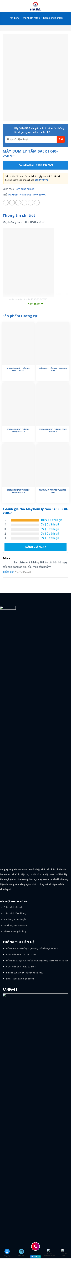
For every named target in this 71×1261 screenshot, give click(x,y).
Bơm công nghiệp (53, 17)
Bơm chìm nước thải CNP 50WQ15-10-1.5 (18, 430)
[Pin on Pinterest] (30, 202)
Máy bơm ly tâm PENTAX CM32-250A (53, 370)
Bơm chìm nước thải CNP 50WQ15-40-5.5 (18, 491)
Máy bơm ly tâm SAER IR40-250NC (27, 194)
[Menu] (5, 6)
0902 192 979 (41, 180)
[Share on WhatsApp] (6, 202)
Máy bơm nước (31, 17)
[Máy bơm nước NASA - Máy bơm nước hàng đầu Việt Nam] (35, 6)
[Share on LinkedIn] (37, 202)
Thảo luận (8, 571)
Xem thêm (34, 303)
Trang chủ (13, 17)
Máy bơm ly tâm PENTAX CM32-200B (53, 491)
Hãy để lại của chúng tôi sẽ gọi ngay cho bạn (39, 130)
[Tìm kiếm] (67, 6)
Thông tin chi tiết (19, 215)
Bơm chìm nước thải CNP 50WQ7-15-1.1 (18, 370)
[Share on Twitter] (18, 202)
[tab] (35, 215)
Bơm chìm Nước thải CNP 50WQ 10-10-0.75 (53, 430)
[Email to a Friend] (24, 202)
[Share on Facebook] (12, 202)
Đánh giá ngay (35, 546)
